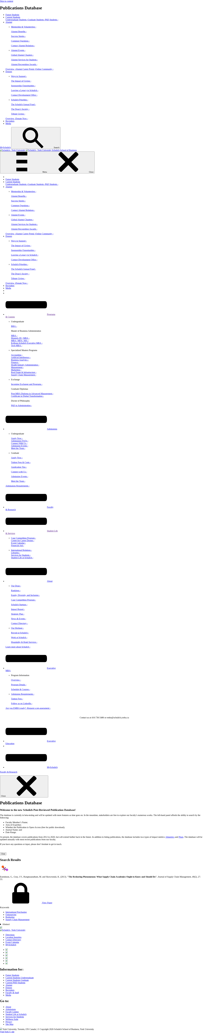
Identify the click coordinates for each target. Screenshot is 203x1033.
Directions (10, 935)
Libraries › (15, 553)
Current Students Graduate (17, 980)
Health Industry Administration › (25, 365)
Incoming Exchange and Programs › (26, 384)
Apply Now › (17, 438)
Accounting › (17, 355)
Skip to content (6, 1)
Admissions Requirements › (18, 486)
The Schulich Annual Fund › (23, 104)
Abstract (6, 924)
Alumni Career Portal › (25, 69)
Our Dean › (16, 586)
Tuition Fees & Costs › (21, 462)
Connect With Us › (19, 443)
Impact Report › (18, 609)
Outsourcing (11, 914)
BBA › (14, 326)
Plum (181, 837)
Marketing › (16, 370)
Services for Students (15, 1017)
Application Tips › (19, 467)
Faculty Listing (12, 1012)
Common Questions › (20, 41)
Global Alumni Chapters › (22, 55)
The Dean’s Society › (20, 109)
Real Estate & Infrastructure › (23, 372)
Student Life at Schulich (16, 1014)
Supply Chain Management (17, 919)
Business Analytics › (20, 360)
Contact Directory (13, 940)
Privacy (9, 1022)
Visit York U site (7, 1032)
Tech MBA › (16, 345)
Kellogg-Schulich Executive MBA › (27, 343)
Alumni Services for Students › (24, 60)
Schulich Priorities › (19, 100)
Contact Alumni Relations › (23, 45)
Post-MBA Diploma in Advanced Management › (32, 393)
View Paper (46, 903)
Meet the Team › (18, 448)
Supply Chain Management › (23, 375)
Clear (3, 854)
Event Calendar (12, 942)
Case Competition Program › (23, 538)
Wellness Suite (12, 1019)
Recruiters (10, 121)
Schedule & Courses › (20, 689)
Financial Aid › (17, 545)
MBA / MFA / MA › (20, 340)
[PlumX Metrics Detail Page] (4, 869)
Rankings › (16, 590)
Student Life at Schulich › (22, 557)
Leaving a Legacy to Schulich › (24, 90)
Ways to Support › (19, 76)
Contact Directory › (19, 623)
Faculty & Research (8, 772)
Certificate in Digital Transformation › (27, 396)
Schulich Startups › (19, 604)
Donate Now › (21, 118)
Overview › (10, 69)
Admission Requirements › (22, 694)
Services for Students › (21, 555)
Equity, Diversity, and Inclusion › (25, 595)
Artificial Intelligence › (21, 357)
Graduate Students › (36, 20)
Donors (9, 71)
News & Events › (18, 619)
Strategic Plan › (17, 614)
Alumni (9, 22)
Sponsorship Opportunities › (23, 86)
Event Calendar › (18, 543)
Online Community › (44, 69)
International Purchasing (16, 912)
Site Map (9, 1024)
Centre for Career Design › (22, 540)
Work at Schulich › (19, 637)
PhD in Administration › (21, 405)
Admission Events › (19, 446)
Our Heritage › (17, 628)
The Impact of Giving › (21, 81)
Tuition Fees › (17, 699)
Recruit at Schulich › (20, 633)
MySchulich (5, 147)
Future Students (12, 15)
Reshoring (10, 917)
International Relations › (21, 550)
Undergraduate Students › (17, 20)
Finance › (15, 362)
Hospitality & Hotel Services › (24, 642)
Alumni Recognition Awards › (24, 64)
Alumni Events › (18, 50)
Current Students (13, 17)
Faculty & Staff (12, 992)
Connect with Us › (19, 472)
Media (8, 123)
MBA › (14, 335)
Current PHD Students (15, 982)
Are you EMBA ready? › (16, 708)
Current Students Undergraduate (20, 978)
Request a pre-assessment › (39, 708)
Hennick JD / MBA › (20, 338)
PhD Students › (51, 20)
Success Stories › (18, 36)
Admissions (52, 429)
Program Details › (18, 685)
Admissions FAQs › (19, 441)
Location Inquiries (13, 937)
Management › (17, 367)
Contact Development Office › (24, 95)
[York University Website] (12, 930)
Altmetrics (169, 837)
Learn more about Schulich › (18, 647)
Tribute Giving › (18, 114)
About (49, 581)
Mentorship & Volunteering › (23, 27)
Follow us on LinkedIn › (21, 703)
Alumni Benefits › (19, 31)
